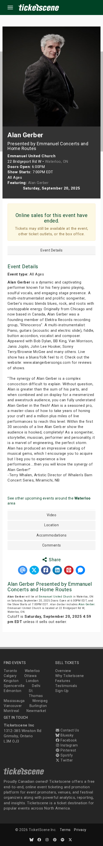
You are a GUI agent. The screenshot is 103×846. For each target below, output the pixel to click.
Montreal (11, 711)
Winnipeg (40, 701)
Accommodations (51, 535)
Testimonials (66, 686)
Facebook (68, 740)
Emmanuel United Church (55, 596)
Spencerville (14, 686)
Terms (65, 830)
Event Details (51, 250)
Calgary (10, 676)
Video (51, 515)
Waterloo (32, 671)
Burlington (38, 706)
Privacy (80, 830)
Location (51, 525)
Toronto (10, 671)
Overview (63, 671)
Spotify (66, 755)
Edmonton (12, 691)
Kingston (11, 681)
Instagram (69, 745)
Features (62, 681)
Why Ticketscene (69, 676)
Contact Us (69, 730)
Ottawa (30, 676)
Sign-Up (62, 691)
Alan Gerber (86, 604)
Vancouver (13, 706)
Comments (51, 545)
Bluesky (67, 735)
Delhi (36, 686)
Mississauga (14, 701)
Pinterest (68, 750)
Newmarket (36, 711)
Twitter (66, 760)
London (32, 681)
